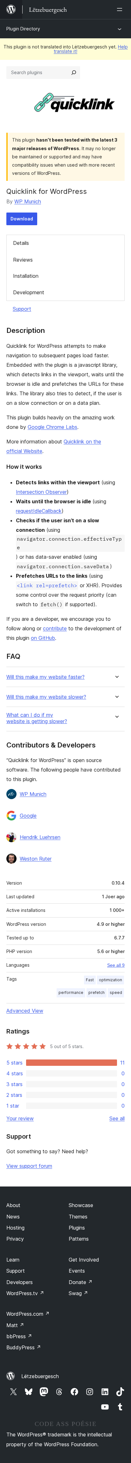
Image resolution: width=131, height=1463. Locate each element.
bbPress (19, 1336)
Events (77, 1271)
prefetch (96, 992)
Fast (90, 979)
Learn (12, 1259)
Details (21, 243)
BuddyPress (23, 1347)
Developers (19, 1282)
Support (22, 309)
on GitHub (43, 638)
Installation (25, 276)
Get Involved (84, 1259)
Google (28, 815)
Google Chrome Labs (52, 427)
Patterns (79, 1239)
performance (71, 992)
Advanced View (24, 1011)
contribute (55, 628)
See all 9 (116, 965)
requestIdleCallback (39, 511)
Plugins (77, 1227)
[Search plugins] (73, 72)
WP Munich (27, 201)
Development (28, 292)
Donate (81, 1282)
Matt (15, 1325)
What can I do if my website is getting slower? (36, 718)
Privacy (15, 1239)
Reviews (23, 260)
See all (117, 1118)
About (13, 1205)
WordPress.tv (25, 1293)
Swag (78, 1293)
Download (21, 218)
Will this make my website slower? (46, 697)
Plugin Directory (23, 28)
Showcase (81, 1205)
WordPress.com (28, 1314)
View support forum (29, 1166)
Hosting (15, 1227)
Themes (78, 1216)
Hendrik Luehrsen (40, 837)
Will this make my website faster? (45, 677)
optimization (110, 979)
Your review (20, 1118)
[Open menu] (121, 9)
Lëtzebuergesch (40, 1376)
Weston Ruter (36, 859)
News (13, 1216)
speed (116, 992)
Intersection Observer (41, 492)
